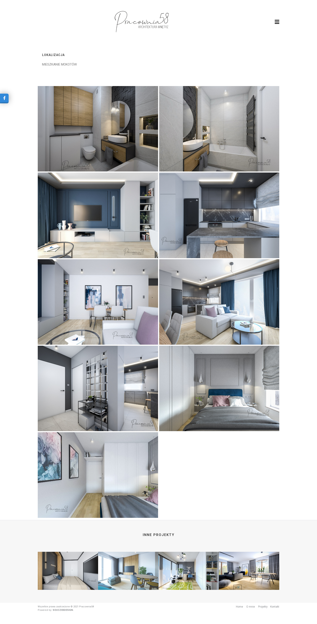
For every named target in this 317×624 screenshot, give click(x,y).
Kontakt (274, 606)
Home (239, 606)
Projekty (263, 606)
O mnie (250, 606)
